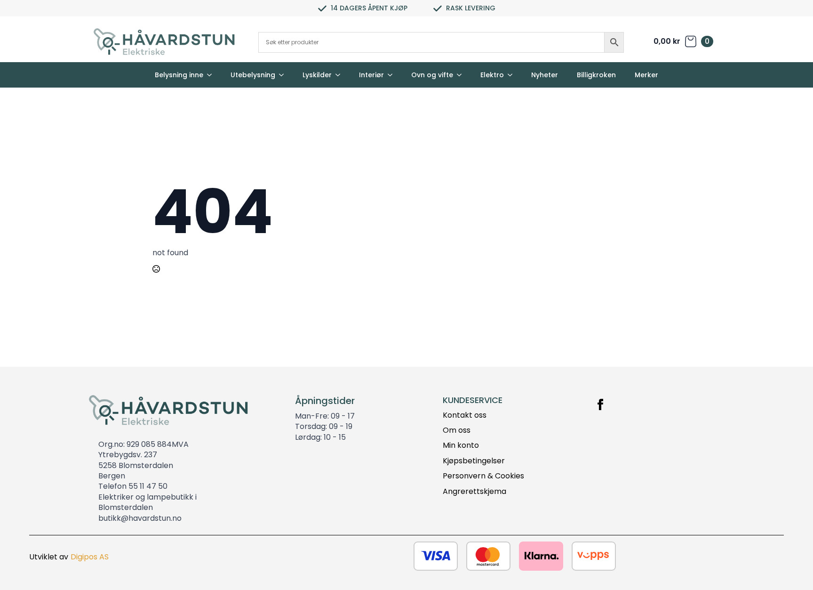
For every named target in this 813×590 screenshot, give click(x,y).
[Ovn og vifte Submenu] (462, 75)
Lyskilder (317, 75)
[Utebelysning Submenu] (284, 75)
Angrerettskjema (474, 491)
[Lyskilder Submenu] (341, 75)
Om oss (456, 430)
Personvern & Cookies (483, 476)
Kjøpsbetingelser (474, 461)
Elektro (492, 75)
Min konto (461, 445)
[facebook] (600, 404)
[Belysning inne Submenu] (212, 75)
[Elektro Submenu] (513, 75)
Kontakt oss (464, 415)
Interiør (371, 75)
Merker (646, 75)
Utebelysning (253, 75)
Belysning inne (179, 75)
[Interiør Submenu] (393, 75)
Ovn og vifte (432, 75)
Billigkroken (596, 75)
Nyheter (544, 75)
